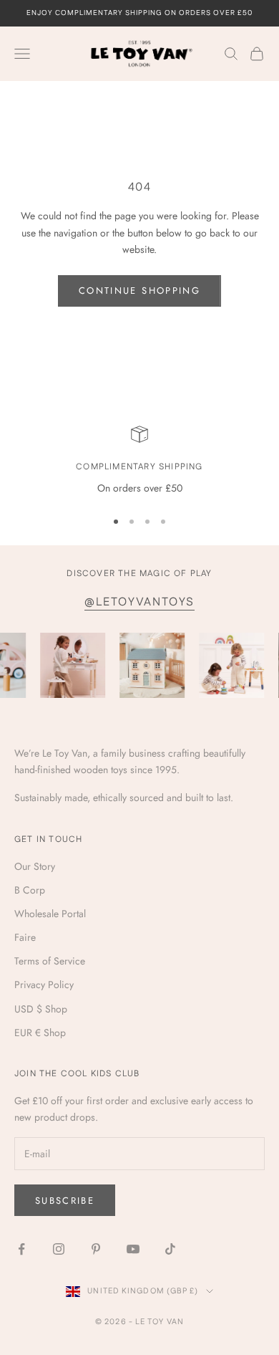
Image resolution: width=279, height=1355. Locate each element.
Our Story (34, 866)
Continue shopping (139, 290)
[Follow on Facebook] (21, 1249)
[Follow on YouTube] (133, 1249)
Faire (25, 937)
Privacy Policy (44, 984)
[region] (139, 461)
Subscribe (64, 1200)
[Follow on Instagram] (59, 1249)
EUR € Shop (40, 1032)
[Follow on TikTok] (170, 1249)
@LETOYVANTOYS (139, 602)
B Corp (29, 890)
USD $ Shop (40, 1009)
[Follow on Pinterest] (96, 1249)
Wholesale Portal (50, 913)
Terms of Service (49, 961)
